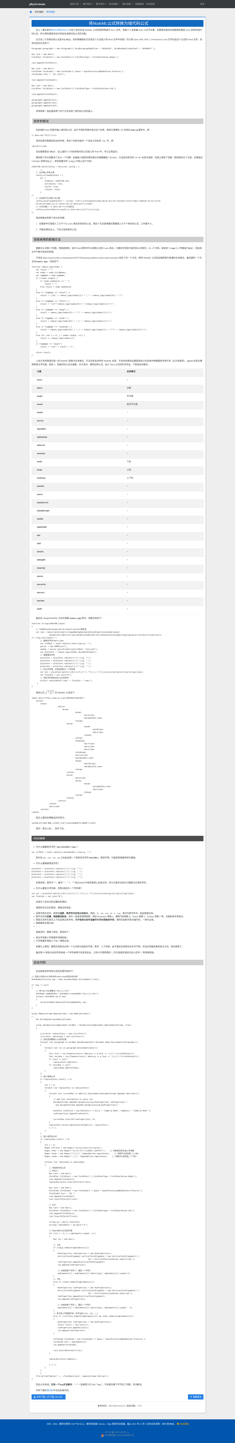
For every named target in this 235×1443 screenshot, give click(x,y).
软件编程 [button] (113, 4)
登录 (202, 4)
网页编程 (50, 12)
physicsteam (37, 4)
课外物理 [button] (126, 4)
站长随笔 (150, 4)
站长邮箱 (184, 1424)
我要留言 (197, 1397)
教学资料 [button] (100, 4)
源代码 (50, 1390)
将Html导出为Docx (60, 30)
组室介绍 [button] (74, 4)
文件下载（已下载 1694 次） (50, 1397)
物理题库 (139, 4)
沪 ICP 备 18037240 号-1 (116, 1432)
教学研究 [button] (87, 4)
